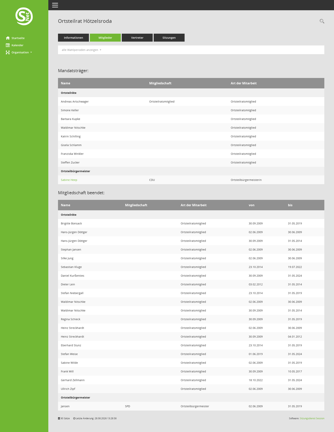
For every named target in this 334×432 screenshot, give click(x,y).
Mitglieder (105, 37)
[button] (24, 52)
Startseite (18, 38)
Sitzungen (169, 37)
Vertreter (137, 37)
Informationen (73, 37)
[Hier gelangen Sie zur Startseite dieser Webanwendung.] (24, 17)
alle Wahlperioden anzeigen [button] (80, 50)
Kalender (17, 45)
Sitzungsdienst (312, 418)
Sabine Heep (69, 180)
